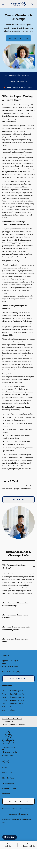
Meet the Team (8, 778)
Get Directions (18, 679)
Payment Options (9, 788)
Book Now (18, 500)
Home (4, 767)
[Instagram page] (7, 761)
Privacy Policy (6, 819)
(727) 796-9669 (21, 81)
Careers (25, 819)
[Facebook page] (3, 761)
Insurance (6, 794)
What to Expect (8, 783)
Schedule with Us (19, 38)
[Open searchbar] (32, 4)
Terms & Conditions (16, 819)
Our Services (7, 773)
